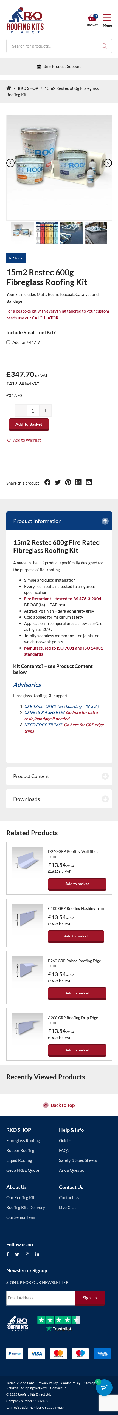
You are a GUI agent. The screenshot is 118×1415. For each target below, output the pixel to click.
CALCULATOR (45, 317)
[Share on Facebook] (47, 483)
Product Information (37, 521)
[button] (23, 440)
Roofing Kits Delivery (25, 1207)
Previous (10, 163)
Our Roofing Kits (21, 1197)
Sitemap (89, 1383)
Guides (65, 1140)
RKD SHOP (18, 1130)
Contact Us (71, 1187)
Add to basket (28, 424)
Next (108, 163)
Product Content (31, 776)
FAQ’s (64, 1150)
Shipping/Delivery (34, 1388)
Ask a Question (72, 1170)
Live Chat (67, 1207)
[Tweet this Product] (58, 483)
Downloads (26, 799)
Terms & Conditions (20, 1383)
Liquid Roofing (19, 1160)
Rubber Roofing (20, 1150)
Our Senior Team (21, 1217)
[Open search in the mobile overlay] (59, 46)
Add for (26, 342)
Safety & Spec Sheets (78, 1160)
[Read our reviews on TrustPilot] (63, 1327)
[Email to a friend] (89, 483)
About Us (16, 1187)
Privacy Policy (48, 1383)
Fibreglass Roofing (23, 1140)
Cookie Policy (70, 1383)
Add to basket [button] (77, 883)
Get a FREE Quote (22, 1170)
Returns (12, 1388)
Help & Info (71, 1130)
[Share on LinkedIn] (78, 483)
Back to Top (63, 1105)
